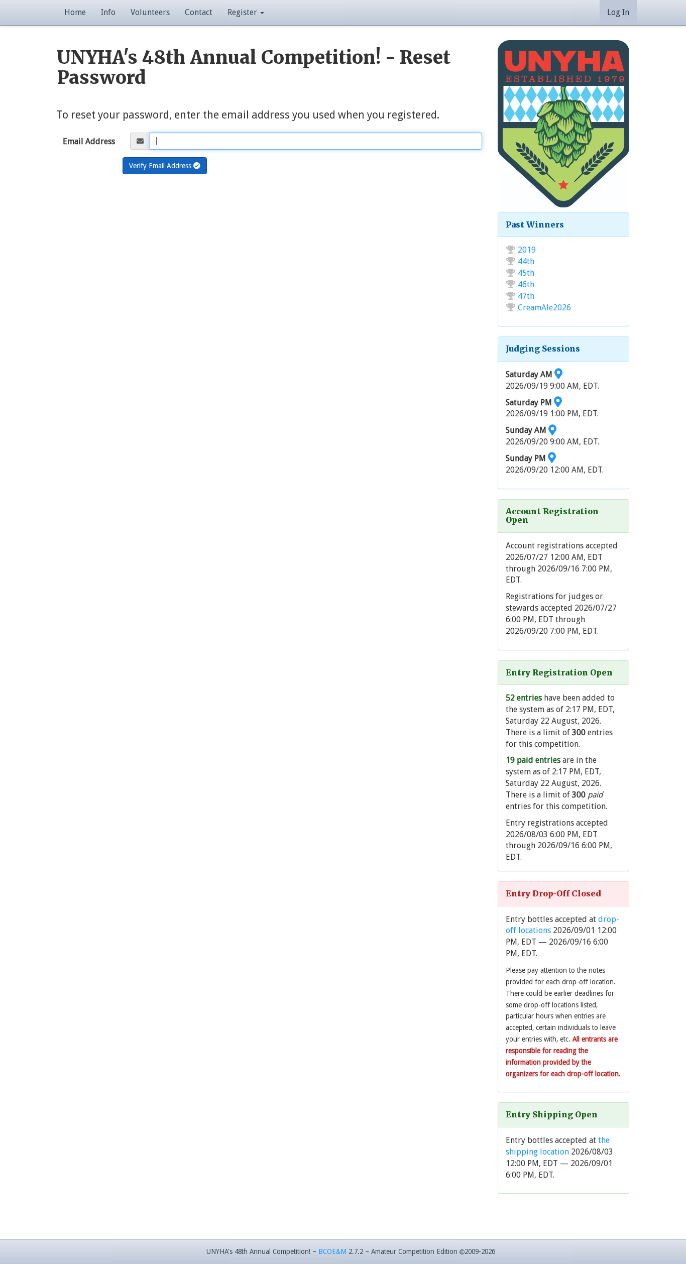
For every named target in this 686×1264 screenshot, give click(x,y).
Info (108, 12)
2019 (527, 250)
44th (526, 261)
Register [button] (243, 12)
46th (526, 284)
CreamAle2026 (544, 307)
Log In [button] (618, 12)
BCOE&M (332, 1251)
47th (526, 296)
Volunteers (150, 12)
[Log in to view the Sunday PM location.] (552, 458)
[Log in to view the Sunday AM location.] (552, 430)
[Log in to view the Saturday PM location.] (558, 402)
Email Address (89, 141)
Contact (198, 12)
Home (75, 12)
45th (526, 273)
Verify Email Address (161, 166)
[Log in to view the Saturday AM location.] (558, 374)
